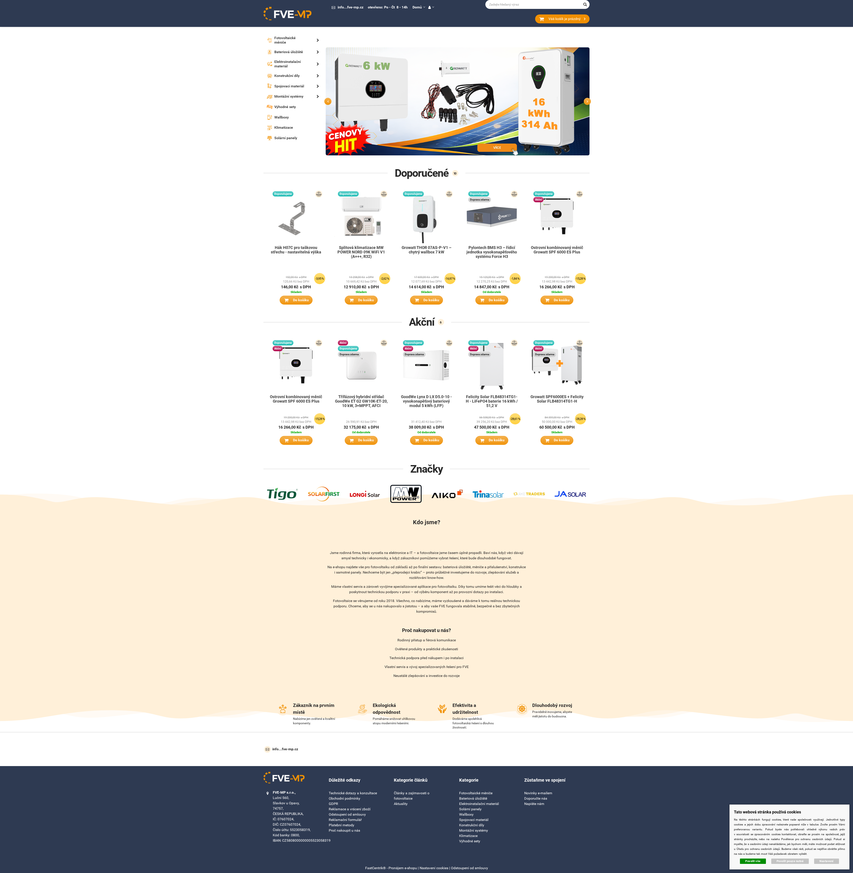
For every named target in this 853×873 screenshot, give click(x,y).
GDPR (333, 804)
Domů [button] (417, 7)
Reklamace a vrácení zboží (350, 809)
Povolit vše (753, 861)
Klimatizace (468, 836)
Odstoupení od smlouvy (347, 814)
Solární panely (470, 809)
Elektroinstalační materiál (479, 804)
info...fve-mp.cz (350, 7)
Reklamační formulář (345, 820)
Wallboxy (466, 814)
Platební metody (341, 825)
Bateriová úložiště (473, 798)
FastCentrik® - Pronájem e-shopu (391, 868)
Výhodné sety (469, 841)
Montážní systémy (473, 830)
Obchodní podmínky (344, 798)
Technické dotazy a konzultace (353, 793)
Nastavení (826, 861)
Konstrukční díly (471, 825)
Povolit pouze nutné (790, 861)
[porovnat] (318, 194)
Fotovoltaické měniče (475, 793)
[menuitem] (286, 40)
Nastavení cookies (434, 868)
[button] (431, 7)
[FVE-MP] (287, 13)
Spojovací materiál (473, 820)
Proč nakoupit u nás (344, 830)
